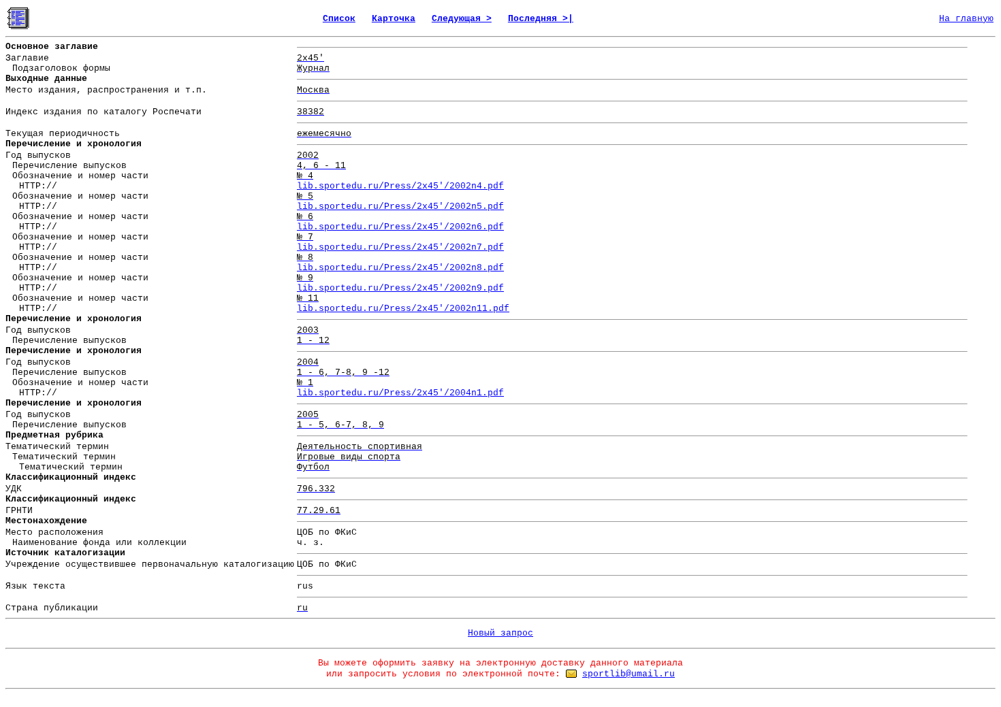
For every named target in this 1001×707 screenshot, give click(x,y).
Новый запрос (500, 633)
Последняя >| (540, 19)
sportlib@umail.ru (628, 674)
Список (339, 19)
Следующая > (462, 19)
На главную (966, 19)
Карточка (393, 19)
